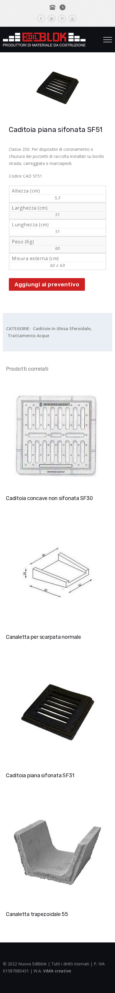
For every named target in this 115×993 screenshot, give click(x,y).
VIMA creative (57, 971)
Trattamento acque (28, 335)
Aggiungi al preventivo (46, 284)
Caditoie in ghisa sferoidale (62, 328)
